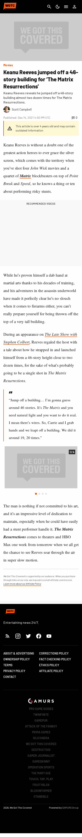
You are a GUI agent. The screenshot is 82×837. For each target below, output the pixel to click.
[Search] (49, 7)
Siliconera (41, 738)
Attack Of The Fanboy (41, 726)
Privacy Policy (14, 671)
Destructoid (41, 750)
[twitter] (28, 636)
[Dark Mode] (57, 7)
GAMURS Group (70, 807)
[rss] (7, 636)
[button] (36, 494)
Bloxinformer (41, 790)
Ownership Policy (16, 659)
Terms (7, 665)
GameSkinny (41, 761)
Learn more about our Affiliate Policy (22, 583)
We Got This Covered (41, 744)
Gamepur (41, 720)
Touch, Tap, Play (41, 779)
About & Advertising (18, 653)
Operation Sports (41, 767)
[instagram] (17, 636)
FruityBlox (41, 785)
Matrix (25, 176)
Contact (9, 677)
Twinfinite (41, 714)
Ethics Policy (49, 665)
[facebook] (38, 636)
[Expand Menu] (66, 7)
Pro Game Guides (41, 709)
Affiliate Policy (51, 671)
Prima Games (41, 732)
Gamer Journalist (41, 755)
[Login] (74, 7)
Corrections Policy (54, 653)
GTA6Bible (41, 796)
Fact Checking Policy (55, 659)
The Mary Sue (41, 773)
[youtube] (49, 636)
